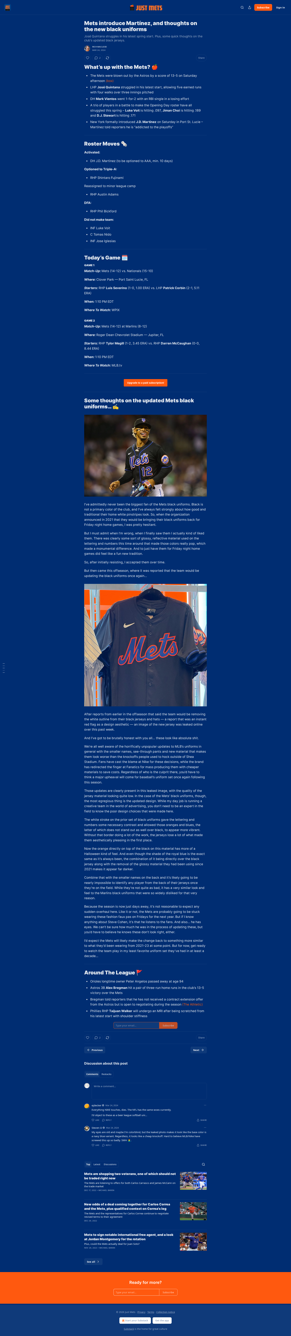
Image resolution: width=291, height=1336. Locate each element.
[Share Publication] (249, 7)
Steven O (97, 1127)
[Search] (242, 7)
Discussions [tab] (110, 1164)
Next (196, 1050)
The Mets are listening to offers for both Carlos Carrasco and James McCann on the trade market (129, 1184)
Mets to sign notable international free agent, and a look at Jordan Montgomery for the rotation (128, 1237)
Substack (129, 1328)
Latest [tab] (96, 1164)
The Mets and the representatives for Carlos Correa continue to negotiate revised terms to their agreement (126, 1215)
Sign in (280, 7)
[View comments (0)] (117, 1225)
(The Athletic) (192, 1004)
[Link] (79, 67)
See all (91, 1261)
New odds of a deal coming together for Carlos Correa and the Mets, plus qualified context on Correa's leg (127, 1206)
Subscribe (263, 7)
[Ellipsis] (205, 1105)
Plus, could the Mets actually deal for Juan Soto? (112, 1243)
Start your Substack (136, 1320)
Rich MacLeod (99, 47)
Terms (150, 1312)
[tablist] (98, 1074)
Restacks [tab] (106, 1074)
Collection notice (165, 1312)
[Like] (87, 58)
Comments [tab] (92, 1074)
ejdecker (96, 1105)
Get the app (162, 1320)
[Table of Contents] (3, 668)
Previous (97, 1050)
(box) (110, 81)
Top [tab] (88, 1164)
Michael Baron (106, 1190)
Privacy (141, 1312)
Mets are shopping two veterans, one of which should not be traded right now (130, 1176)
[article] (145, 1184)
